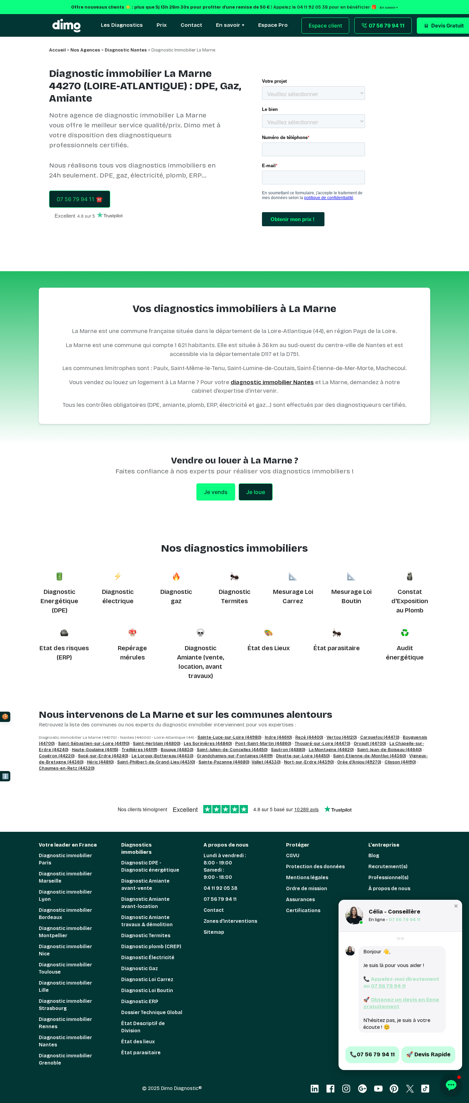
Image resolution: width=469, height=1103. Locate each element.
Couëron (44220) (57, 756)
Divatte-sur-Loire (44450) (303, 756)
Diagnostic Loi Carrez (147, 980)
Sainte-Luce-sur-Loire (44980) (229, 737)
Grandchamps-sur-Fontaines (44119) (235, 756)
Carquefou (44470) (379, 737)
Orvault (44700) (370, 743)
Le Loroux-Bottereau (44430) (162, 756)
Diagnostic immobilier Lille (65, 986)
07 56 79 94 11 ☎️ (80, 199)
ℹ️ (5, 776)
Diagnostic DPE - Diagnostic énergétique (150, 866)
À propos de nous (389, 889)
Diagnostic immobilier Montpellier (65, 932)
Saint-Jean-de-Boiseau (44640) (389, 749)
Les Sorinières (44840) (208, 743)
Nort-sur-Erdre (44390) (309, 762)
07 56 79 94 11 (220, 899)
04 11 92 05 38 (221, 888)
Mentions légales (307, 878)
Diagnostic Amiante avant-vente (145, 884)
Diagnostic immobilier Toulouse (65, 968)
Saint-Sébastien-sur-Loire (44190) (93, 743)
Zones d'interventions (230, 921)
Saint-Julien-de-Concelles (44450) (232, 749)
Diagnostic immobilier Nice (65, 950)
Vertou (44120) (342, 737)
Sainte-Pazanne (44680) (223, 762)
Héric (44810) (100, 762)
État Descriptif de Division (143, 1027)
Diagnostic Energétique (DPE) (59, 601)
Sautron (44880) (288, 749)
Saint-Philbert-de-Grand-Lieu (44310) (156, 762)
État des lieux (138, 1042)
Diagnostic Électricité (147, 958)
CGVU (292, 856)
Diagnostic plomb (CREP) (151, 947)
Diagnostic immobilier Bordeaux (65, 913)
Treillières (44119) (139, 749)
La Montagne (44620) (331, 749)
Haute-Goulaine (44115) (95, 749)
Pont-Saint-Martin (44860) (263, 743)
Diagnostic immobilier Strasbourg (65, 1004)
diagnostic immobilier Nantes (272, 382)
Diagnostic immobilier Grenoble (65, 1059)
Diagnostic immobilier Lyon (65, 895)
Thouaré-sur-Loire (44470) (322, 743)
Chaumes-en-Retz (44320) (66, 768)
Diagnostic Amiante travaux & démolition (147, 921)
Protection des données (315, 867)
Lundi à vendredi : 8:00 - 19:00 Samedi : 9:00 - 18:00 (225, 866)
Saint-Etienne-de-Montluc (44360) (369, 756)
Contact (214, 910)
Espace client (325, 25)
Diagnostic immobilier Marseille (65, 877)
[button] (456, 906)
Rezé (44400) (309, 737)
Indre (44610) (278, 737)
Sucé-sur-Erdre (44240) (103, 756)
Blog (373, 856)
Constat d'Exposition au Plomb (409, 601)
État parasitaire (336, 648)
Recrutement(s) (388, 867)
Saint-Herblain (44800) (156, 743)
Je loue (255, 492)
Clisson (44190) (400, 762)
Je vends (216, 492)
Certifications (303, 911)
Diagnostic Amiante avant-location (145, 902)
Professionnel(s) (388, 878)
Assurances (300, 900)
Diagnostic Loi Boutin (147, 990)
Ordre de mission (306, 889)
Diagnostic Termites (145, 936)
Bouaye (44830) (177, 749)
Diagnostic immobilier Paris (65, 859)
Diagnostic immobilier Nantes (65, 1041)
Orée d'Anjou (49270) (359, 762)
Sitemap (214, 932)
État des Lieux (269, 648)
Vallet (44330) (266, 762)
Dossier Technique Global (151, 1012)
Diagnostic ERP (139, 1001)
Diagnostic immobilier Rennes (65, 1023)
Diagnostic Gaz (139, 969)
